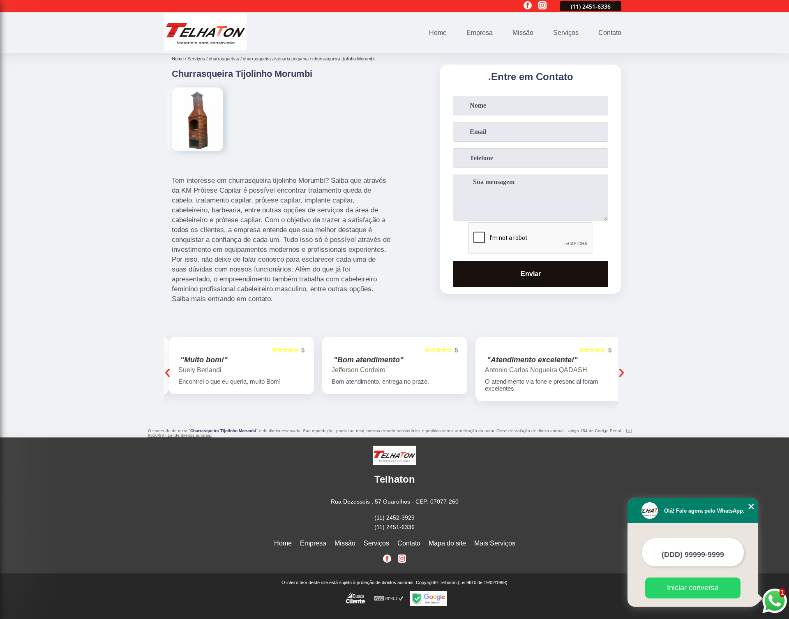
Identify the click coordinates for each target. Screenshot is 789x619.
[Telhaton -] (205, 48)
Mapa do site (447, 543)
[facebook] (528, 6)
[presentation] (167, 371)
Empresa (479, 32)
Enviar (531, 273)
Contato (609, 32)
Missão (522, 32)
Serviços (566, 32)
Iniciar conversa (693, 588)
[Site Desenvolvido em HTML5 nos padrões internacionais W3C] (389, 599)
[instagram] (542, 6)
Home (438, 32)
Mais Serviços (494, 543)
